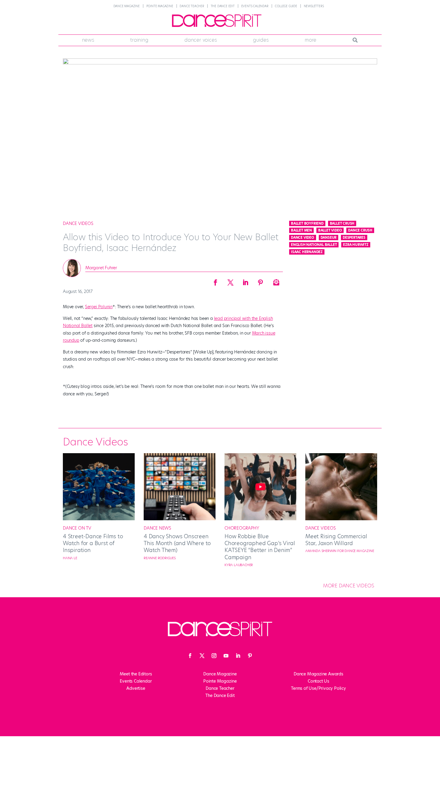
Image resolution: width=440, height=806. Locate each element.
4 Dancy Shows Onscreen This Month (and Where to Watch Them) (177, 543)
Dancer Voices (200, 39)
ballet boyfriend (307, 223)
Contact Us (318, 681)
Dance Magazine (126, 6)
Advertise (135, 688)
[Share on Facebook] (215, 281)
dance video (302, 237)
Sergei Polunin (99, 307)
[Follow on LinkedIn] (238, 655)
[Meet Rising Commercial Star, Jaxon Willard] (341, 519)
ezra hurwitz (355, 244)
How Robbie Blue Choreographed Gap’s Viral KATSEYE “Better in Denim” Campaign (259, 547)
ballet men (301, 230)
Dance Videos (78, 223)
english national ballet (314, 244)
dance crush (360, 230)
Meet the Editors (136, 674)
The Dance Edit (223, 6)
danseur (329, 237)
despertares (354, 237)
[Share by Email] (275, 281)
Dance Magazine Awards (318, 674)
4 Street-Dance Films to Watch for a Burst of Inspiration (93, 543)
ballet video (330, 230)
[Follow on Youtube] (226, 655)
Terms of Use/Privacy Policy (318, 688)
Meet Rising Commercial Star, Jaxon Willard (336, 540)
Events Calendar (254, 6)
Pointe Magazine (159, 6)
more (310, 39)
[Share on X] (230, 281)
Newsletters (314, 6)
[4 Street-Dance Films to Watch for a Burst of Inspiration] (99, 519)
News (88, 39)
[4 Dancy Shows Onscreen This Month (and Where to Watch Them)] (180, 519)
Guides (261, 39)
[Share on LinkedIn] (245, 281)
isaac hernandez (307, 251)
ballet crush (342, 223)
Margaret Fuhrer (101, 268)
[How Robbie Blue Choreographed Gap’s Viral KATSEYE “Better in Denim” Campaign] (260, 519)
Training (139, 39)
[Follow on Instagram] (214, 655)
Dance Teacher (192, 6)
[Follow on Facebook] (190, 655)
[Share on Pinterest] (260, 281)
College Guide (286, 6)
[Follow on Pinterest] (250, 655)
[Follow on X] (202, 655)
